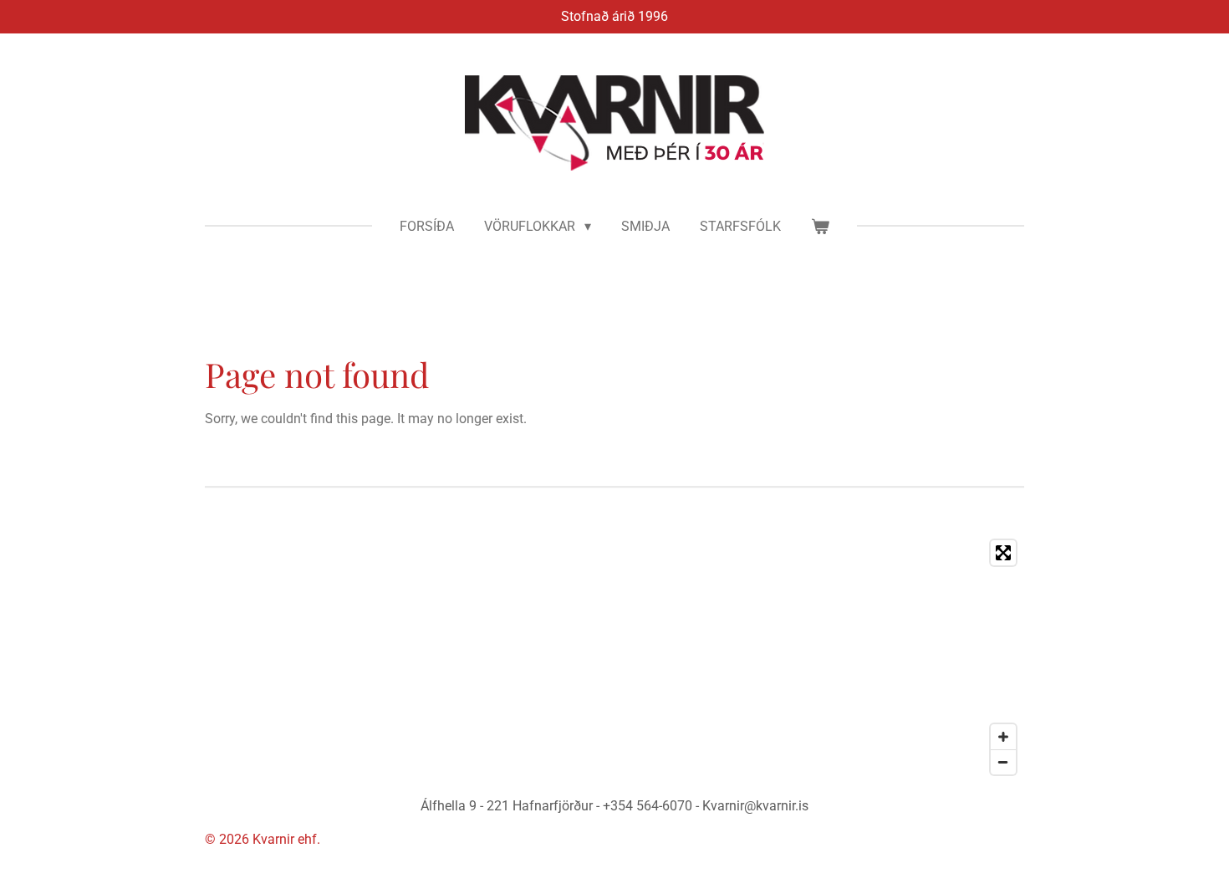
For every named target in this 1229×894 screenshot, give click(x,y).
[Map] (614, 657)
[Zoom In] (1003, 736)
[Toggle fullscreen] (1003, 552)
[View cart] (820, 226)
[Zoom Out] (1003, 761)
